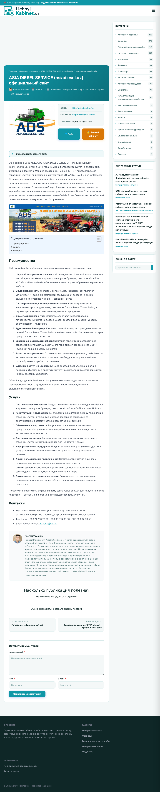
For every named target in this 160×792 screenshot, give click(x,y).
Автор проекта (11, 771)
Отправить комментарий (27, 694)
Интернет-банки (126, 77)
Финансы (122, 65)
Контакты (18, 250)
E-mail (62, 678)
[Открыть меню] (153, 11)
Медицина (123, 59)
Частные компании (127, 105)
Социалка (123, 90)
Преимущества (20, 243)
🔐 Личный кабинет (93, 134)
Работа (121, 117)
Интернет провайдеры (129, 83)
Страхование (124, 142)
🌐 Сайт (69, 134)
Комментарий (17, 652)
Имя (12, 678)
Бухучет (122, 154)
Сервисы (122, 41)
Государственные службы (131, 47)
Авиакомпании (125, 111)
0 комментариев (21, 94)
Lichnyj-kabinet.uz (20, 786)
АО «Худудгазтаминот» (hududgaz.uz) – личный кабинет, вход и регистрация (132, 178)
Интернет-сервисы (28, 71)
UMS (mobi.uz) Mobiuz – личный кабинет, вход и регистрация (131, 192)
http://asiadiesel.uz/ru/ (83, 108)
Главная (13, 71)
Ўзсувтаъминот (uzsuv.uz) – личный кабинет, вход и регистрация (133, 205)
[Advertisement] (56, 43)
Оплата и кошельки (127, 135)
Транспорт (123, 71)
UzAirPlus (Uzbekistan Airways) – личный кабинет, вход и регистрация (134, 241)
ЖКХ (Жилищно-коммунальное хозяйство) (131, 97)
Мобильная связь (126, 123)
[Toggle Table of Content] (97, 239)
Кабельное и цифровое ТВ (131, 129)
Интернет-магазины (128, 53)
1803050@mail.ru (47, 523)
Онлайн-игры (124, 148)
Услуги (16, 247)
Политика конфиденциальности (20, 766)
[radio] (45, 603)
